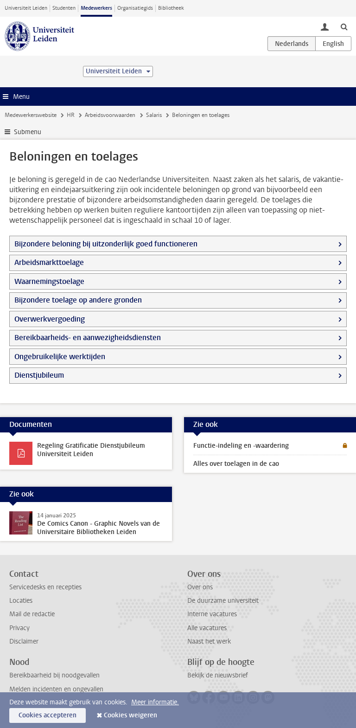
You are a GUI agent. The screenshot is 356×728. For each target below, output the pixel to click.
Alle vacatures (207, 628)
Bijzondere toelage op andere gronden (78, 300)
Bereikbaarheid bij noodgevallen (54, 675)
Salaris (154, 115)
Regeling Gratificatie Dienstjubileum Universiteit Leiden (91, 449)
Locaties (20, 600)
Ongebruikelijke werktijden (59, 356)
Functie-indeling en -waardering (241, 445)
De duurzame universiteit (223, 600)
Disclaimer (23, 641)
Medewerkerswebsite (31, 115)
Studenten (64, 8)
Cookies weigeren (130, 715)
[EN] (333, 43)
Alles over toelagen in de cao (236, 463)
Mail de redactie (32, 614)
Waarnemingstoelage (49, 281)
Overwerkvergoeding (49, 319)
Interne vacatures (212, 614)
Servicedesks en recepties (45, 587)
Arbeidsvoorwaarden (110, 115)
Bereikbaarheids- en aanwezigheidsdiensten (87, 337)
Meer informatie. (155, 702)
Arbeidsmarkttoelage (49, 262)
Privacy (19, 628)
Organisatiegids (135, 8)
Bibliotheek (171, 8)
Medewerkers (96, 8)
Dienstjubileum (39, 375)
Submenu (27, 132)
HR (71, 115)
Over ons (200, 587)
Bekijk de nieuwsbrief (217, 675)
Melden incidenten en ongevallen (56, 689)
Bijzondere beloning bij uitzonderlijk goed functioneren (105, 244)
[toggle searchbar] (344, 26)
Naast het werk (209, 641)
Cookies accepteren (47, 715)
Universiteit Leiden (26, 8)
